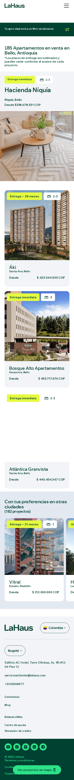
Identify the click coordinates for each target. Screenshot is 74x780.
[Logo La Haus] (15, 5)
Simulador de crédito (18, 731)
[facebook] (43, 747)
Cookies (10, 767)
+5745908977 (14, 684)
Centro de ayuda (15, 725)
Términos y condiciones (19, 760)
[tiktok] (16, 747)
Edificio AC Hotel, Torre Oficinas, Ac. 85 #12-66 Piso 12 (35, 664)
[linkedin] (34, 747)
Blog (7, 705)
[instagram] (25, 747)
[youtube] (8, 747)
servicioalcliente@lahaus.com (25, 675)
